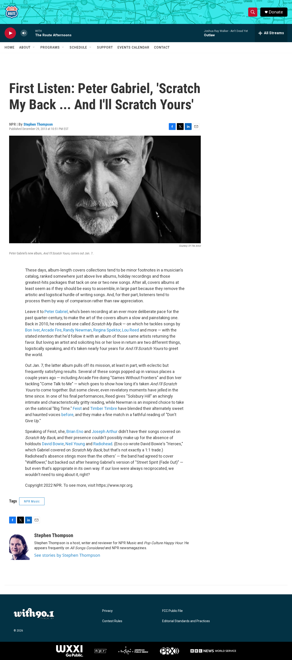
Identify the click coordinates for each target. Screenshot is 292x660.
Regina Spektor (106, 330)
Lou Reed (130, 330)
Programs (50, 47)
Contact (162, 47)
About (25, 47)
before (67, 414)
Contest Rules (112, 621)
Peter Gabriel (56, 311)
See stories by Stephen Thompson (67, 555)
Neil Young (75, 443)
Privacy (107, 611)
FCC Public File (172, 611)
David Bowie (53, 443)
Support (105, 47)
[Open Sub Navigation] (34, 47)
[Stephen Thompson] (19, 546)
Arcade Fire (51, 330)
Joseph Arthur (104, 431)
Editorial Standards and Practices (186, 621)
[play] (10, 33)
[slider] (31, 33)
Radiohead (102, 443)
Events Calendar (133, 47)
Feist (77, 408)
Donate (276, 12)
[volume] (24, 33)
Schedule (78, 47)
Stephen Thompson (38, 124)
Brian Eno (74, 431)
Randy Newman (77, 330)
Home (10, 47)
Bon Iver (32, 330)
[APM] (133, 651)
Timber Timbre (103, 408)
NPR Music (32, 501)
